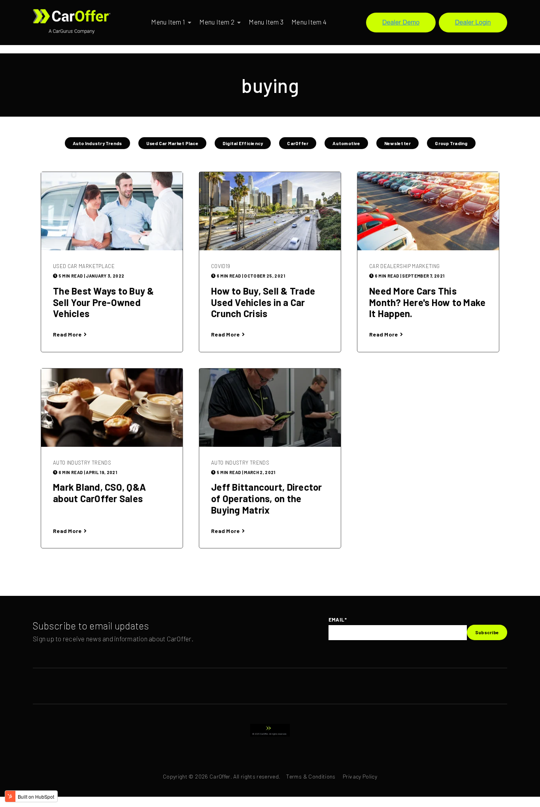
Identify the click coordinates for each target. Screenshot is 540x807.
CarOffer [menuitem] (297, 143)
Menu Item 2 (216, 22)
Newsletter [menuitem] (397, 143)
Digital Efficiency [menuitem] (243, 143)
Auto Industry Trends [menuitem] (97, 143)
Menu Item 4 (309, 22)
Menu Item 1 (168, 22)
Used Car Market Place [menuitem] (172, 143)
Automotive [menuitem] (346, 143)
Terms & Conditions (310, 776)
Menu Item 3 (266, 22)
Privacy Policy (360, 776)
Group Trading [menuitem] (451, 143)
